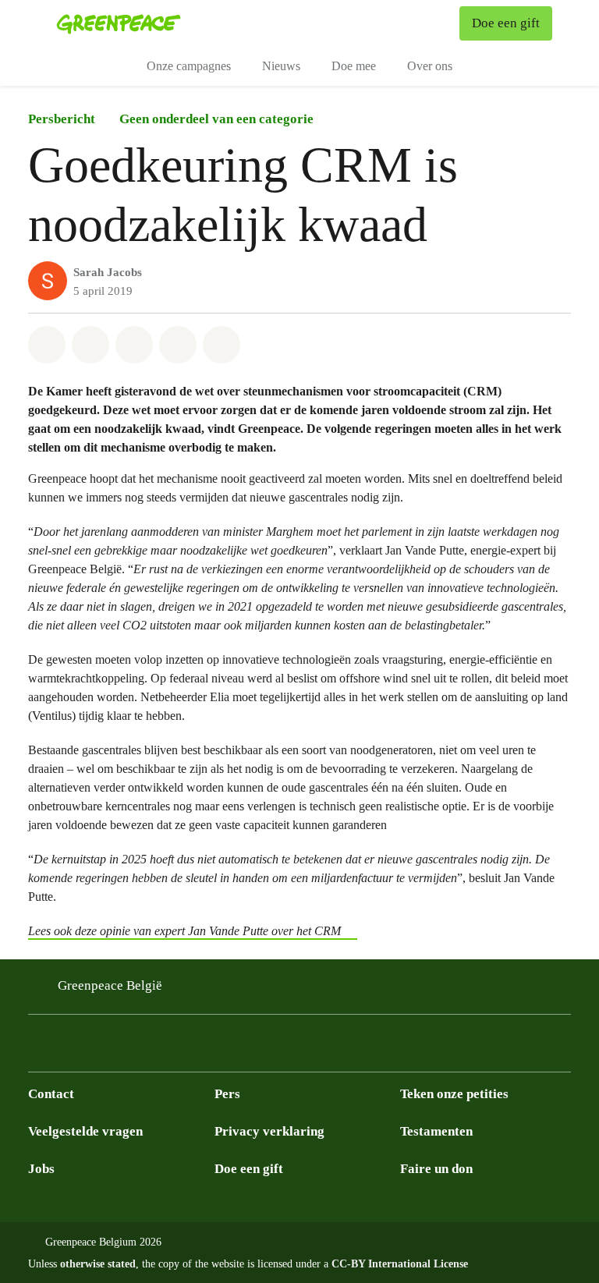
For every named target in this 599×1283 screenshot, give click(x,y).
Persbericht (61, 119)
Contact (51, 1093)
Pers (227, 1093)
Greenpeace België (110, 985)
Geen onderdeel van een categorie (216, 119)
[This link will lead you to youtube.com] (162, 1047)
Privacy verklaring (269, 1131)
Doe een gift (248, 1168)
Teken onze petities (454, 1093)
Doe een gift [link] (506, 23)
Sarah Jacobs (107, 272)
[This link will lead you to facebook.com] (68, 1047)
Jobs (41, 1168)
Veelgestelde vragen (85, 1131)
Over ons (429, 66)
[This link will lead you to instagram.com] (37, 1047)
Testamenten (436, 1131)
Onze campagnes (189, 66)
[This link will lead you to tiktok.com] (131, 1047)
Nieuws (281, 66)
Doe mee (353, 66)
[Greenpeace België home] (118, 23)
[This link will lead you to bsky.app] (99, 1047)
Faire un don (436, 1168)
